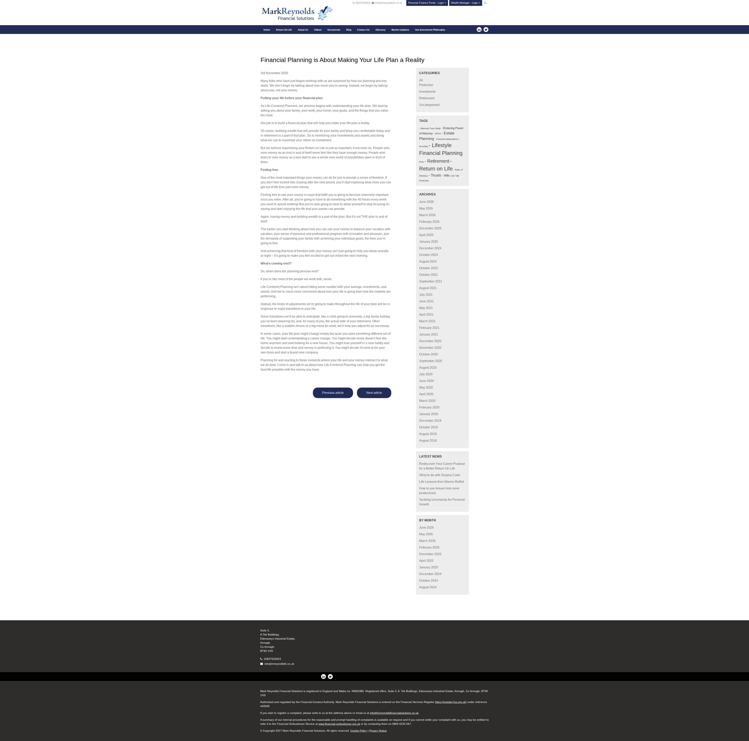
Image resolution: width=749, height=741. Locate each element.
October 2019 (428, 427)
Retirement (426, 98)
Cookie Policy (358, 730)
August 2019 (428, 434)
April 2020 (426, 394)
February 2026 (429, 221)
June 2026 (426, 201)
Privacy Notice (378, 730)
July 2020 (426, 374)
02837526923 (362, 2)
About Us (303, 29)
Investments (427, 91)
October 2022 (428, 268)
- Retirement (436, 161)
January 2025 (428, 241)
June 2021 (426, 301)
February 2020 (429, 407)
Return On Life (284, 29)
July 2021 (426, 294)
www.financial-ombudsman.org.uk (339, 723)
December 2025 (430, 228)
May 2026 (426, 208)
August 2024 (428, 261)
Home (267, 29)
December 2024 (430, 248)
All (421, 80)
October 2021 (428, 274)
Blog (348, 29)
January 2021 (428, 334)
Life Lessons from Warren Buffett (441, 481)
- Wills (446, 175)
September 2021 (430, 281)
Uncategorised (429, 104)
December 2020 (430, 341)
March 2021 (427, 321)
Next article (374, 392)
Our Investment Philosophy (430, 29)
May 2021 (426, 308)
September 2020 (430, 361)
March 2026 (427, 215)
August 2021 (428, 288)
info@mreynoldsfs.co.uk (388, 2)
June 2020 (426, 380)
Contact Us (363, 29)
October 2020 (428, 354)
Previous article (333, 392)
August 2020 (428, 367)
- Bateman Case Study (430, 128)
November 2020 (430, 347)
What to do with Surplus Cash (439, 475)
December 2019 (430, 420)
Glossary (380, 29)
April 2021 (426, 314)
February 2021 (429, 327)
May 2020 (426, 387)
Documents (333, 29)
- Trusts (435, 175)
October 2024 (428, 254)
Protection (426, 85)
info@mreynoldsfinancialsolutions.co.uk (394, 712)
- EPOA (437, 133)
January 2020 (428, 414)
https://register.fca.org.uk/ (450, 702)
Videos (318, 29)
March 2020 (427, 400)
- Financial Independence (447, 139)
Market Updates (400, 29)
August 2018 (428, 440)
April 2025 (426, 235)
